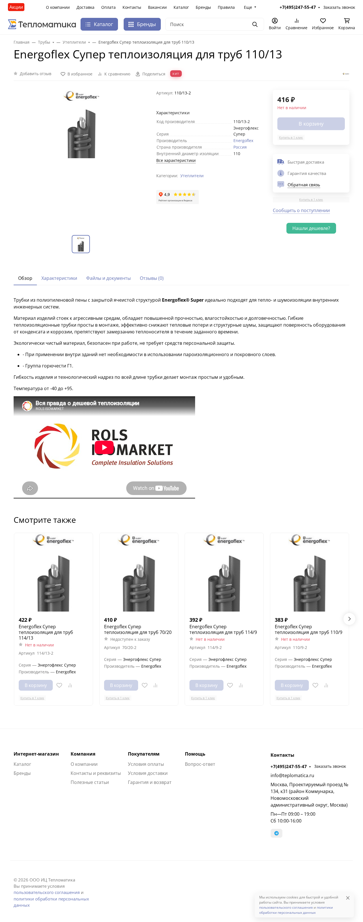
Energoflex (243, 140)
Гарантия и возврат (150, 782)
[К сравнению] (70, 685)
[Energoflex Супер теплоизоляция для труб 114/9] (224, 572)
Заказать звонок (330, 766)
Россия (240, 147)
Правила (226, 7)
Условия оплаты (146, 764)
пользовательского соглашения (47, 892)
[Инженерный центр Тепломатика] (42, 24)
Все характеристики (176, 160)
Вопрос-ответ (200, 764)
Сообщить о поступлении (301, 210)
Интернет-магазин (36, 754)
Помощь (195, 754)
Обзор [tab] (25, 278)
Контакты (132, 7)
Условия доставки (148, 773)
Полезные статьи (90, 782)
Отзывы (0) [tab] (152, 278)
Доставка (85, 7)
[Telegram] (276, 833)
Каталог (181, 7)
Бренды (203, 7)
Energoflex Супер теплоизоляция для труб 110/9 (308, 629)
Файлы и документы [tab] (108, 278)
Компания (83, 754)
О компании (58, 7)
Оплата (108, 7)
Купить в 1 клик (291, 137)
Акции (16, 7)
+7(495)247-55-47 (289, 766)
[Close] (347, 898)
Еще (248, 7)
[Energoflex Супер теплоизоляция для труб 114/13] (53, 572)
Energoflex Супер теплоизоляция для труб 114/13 (46, 632)
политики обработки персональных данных (296, 910)
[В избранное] (59, 685)
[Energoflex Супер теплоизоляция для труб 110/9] (309, 572)
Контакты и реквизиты (96, 773)
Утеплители (192, 175)
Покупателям (144, 754)
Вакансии (157, 7)
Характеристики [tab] (59, 278)
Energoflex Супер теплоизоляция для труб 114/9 (223, 629)
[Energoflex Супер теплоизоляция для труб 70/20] (139, 572)
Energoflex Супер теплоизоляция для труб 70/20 (138, 629)
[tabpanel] (181, 398)
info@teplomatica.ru (292, 775)
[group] (81, 158)
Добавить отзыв (35, 73)
